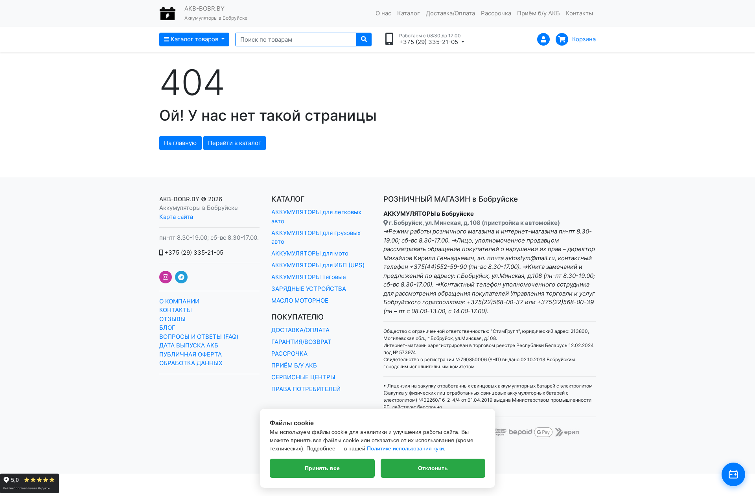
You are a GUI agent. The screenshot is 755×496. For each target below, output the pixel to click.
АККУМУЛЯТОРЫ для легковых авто (316, 216)
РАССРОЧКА (289, 353)
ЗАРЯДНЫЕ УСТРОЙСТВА (308, 288)
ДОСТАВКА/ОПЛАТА (300, 330)
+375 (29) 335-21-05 (193, 252)
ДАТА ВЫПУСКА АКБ (188, 345)
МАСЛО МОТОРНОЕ (299, 300)
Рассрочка (496, 13)
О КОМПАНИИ (179, 301)
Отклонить (433, 468)
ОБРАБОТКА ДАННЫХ (191, 363)
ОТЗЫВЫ (172, 319)
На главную (180, 143)
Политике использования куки (405, 448)
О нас (383, 13)
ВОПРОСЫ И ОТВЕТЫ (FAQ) (198, 336)
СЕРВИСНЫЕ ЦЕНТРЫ (303, 377)
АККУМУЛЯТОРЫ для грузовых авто (316, 237)
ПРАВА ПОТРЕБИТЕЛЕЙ (306, 389)
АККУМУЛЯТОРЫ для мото (309, 253)
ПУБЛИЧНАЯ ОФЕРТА (190, 354)
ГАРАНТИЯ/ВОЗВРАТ (301, 341)
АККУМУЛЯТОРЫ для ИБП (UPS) (318, 265)
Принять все (322, 468)
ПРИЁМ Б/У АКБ (294, 365)
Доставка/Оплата (450, 13)
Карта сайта (176, 216)
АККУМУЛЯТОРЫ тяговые (308, 277)
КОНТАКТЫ (175, 310)
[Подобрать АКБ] (733, 474)
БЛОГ (167, 327)
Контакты (579, 13)
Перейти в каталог (234, 143)
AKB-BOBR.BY (179, 199)
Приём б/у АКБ (538, 13)
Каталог (408, 13)
